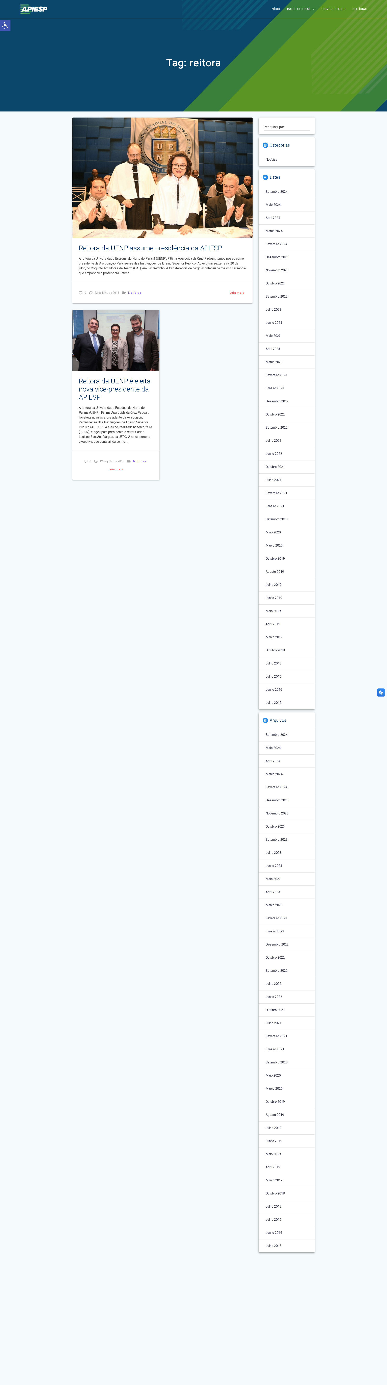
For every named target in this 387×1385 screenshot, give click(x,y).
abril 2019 (273, 624)
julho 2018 (273, 663)
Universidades (333, 9)
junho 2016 (274, 689)
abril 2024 (273, 218)
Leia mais (237, 292)
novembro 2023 (277, 270)
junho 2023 (274, 323)
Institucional (299, 9)
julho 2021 (273, 480)
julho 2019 (273, 585)
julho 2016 (273, 676)
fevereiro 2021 (276, 493)
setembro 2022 (277, 427)
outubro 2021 (275, 467)
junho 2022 (274, 454)
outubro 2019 (275, 558)
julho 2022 (273, 441)
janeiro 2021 (275, 506)
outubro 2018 (275, 650)
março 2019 (274, 637)
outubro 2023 (275, 283)
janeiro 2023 (275, 388)
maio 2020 (273, 532)
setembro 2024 (277, 192)
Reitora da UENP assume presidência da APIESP (150, 248)
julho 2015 (273, 703)
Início (275, 9)
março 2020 (274, 545)
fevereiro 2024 (276, 244)
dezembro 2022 (277, 401)
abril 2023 (273, 349)
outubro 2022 (275, 414)
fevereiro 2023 (276, 375)
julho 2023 (273, 309)
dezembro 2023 (277, 257)
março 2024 (274, 231)
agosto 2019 (275, 572)
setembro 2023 (277, 296)
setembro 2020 (277, 519)
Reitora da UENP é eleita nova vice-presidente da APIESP (115, 389)
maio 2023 (273, 336)
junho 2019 (274, 598)
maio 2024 (273, 205)
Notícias (360, 9)
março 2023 (274, 362)
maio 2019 (273, 611)
